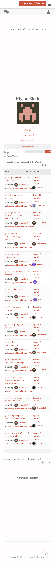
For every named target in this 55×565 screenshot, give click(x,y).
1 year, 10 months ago (37, 198)
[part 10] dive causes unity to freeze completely (14, 216)
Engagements (27, 146)
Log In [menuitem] (49, 12)
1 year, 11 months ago (37, 236)
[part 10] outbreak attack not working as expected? (14, 236)
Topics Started (27, 135)
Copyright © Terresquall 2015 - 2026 (27, 557)
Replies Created (27, 140)
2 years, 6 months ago (37, 257)
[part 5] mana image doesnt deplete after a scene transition (14, 380)
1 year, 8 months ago (37, 180)
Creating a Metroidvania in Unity (20, 188)
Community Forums (32, 3)
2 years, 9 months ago (37, 401)
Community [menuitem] (6, 12)
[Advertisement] (27, 62)
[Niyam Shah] (28, 126)
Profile (27, 130)
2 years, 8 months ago (37, 275)
